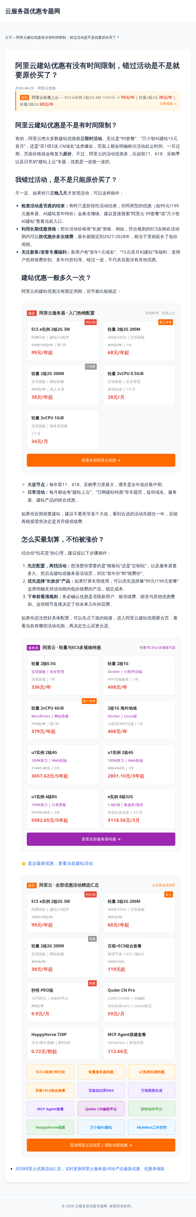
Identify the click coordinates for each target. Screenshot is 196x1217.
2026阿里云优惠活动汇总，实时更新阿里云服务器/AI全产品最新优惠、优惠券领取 (90, 1168)
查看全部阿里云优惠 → (101, 460)
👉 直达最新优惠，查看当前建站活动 (57, 863)
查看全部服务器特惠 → (101, 838)
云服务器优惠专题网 (32, 11)
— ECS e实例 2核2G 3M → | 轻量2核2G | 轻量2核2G (98, 101)
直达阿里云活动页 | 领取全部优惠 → (101, 1144)
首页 (8, 37)
